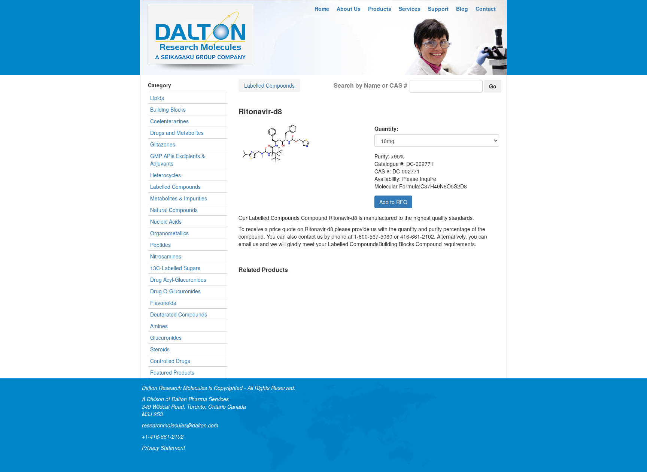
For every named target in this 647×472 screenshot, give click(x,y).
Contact (486, 8)
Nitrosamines (165, 256)
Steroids (160, 349)
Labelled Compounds (269, 85)
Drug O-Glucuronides (175, 291)
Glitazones (162, 144)
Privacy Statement (163, 447)
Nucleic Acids (166, 221)
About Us (349, 8)
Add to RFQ (393, 202)
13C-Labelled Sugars (175, 268)
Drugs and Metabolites (177, 132)
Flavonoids (163, 302)
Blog (462, 8)
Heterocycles (165, 175)
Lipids (157, 98)
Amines (159, 326)
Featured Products (172, 372)
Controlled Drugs (170, 360)
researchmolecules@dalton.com (180, 425)
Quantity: (386, 128)
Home (322, 8)
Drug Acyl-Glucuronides (178, 279)
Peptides (160, 244)
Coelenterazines (169, 121)
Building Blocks (168, 109)
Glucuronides (166, 337)
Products (379, 8)
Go (492, 86)
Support (438, 8)
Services (409, 8)
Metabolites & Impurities (178, 198)
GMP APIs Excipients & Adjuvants (177, 159)
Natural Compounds (174, 210)
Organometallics (169, 233)
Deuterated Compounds (178, 314)
